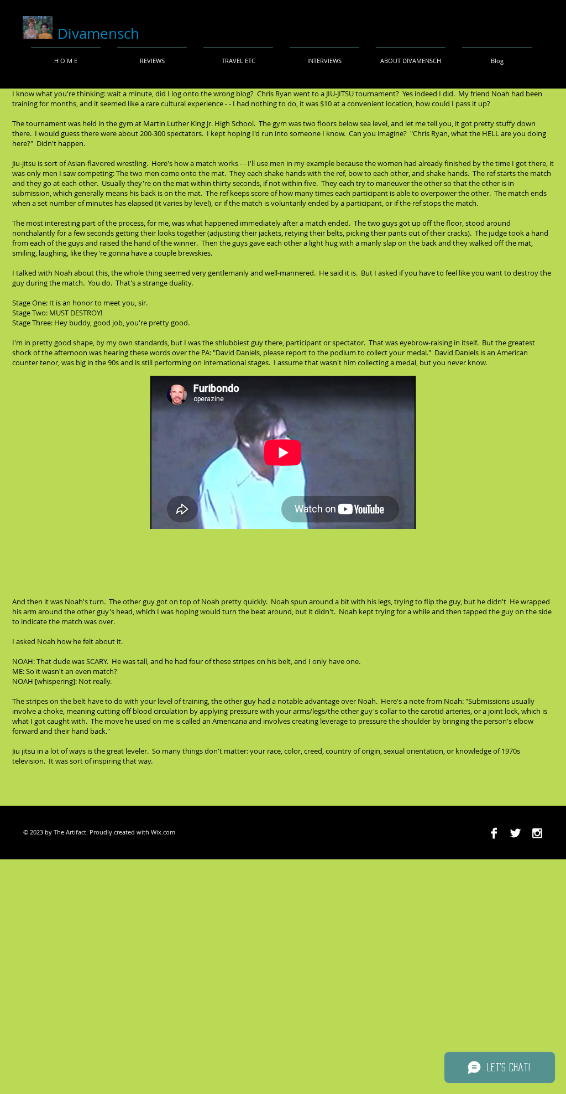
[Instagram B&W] (537, 833)
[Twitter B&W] (515, 833)
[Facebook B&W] (494, 833)
